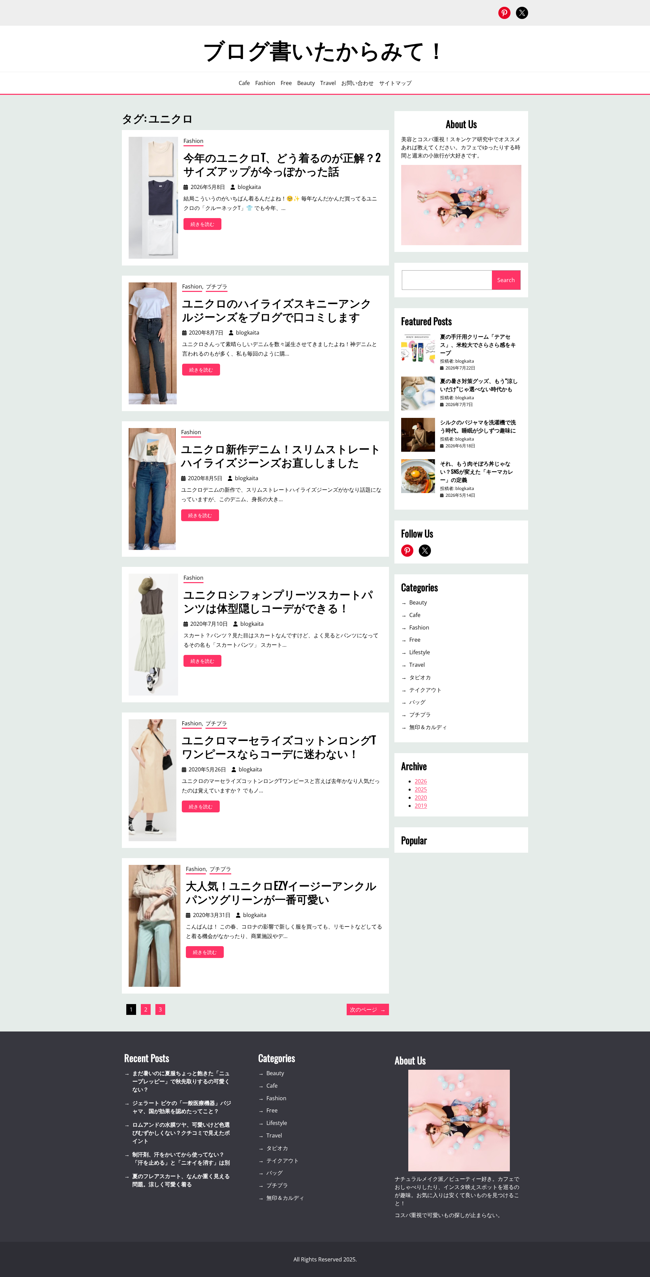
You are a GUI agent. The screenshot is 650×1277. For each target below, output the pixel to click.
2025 (421, 789)
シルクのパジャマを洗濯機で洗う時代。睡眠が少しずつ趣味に (478, 426)
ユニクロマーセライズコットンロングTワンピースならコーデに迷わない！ (279, 746)
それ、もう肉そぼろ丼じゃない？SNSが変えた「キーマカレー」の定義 (476, 471)
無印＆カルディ (428, 727)
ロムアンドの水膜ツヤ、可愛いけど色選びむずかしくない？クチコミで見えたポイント (181, 1133)
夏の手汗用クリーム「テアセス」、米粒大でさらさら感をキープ (478, 344)
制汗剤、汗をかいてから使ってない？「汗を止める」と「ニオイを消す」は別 (181, 1158)
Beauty (418, 602)
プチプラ (217, 286)
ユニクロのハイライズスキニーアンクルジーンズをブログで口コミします (277, 309)
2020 (421, 797)
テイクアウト (425, 690)
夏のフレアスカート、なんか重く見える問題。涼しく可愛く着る (181, 1180)
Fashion (193, 141)
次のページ (368, 1009)
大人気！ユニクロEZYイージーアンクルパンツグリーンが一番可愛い (281, 892)
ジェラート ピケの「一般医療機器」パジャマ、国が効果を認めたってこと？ (181, 1107)
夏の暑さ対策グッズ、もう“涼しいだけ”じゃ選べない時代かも (479, 385)
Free (414, 639)
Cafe (414, 615)
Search (506, 280)
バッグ (417, 702)
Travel (417, 664)
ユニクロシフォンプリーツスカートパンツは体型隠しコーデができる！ (278, 600)
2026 (421, 781)
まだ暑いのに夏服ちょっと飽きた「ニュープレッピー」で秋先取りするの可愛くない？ (181, 1081)
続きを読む (206, 225)
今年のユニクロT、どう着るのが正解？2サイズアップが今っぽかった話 (282, 163)
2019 (421, 805)
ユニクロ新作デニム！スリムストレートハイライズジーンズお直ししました (281, 455)
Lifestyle (419, 652)
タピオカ (420, 677)
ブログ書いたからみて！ (325, 49)
